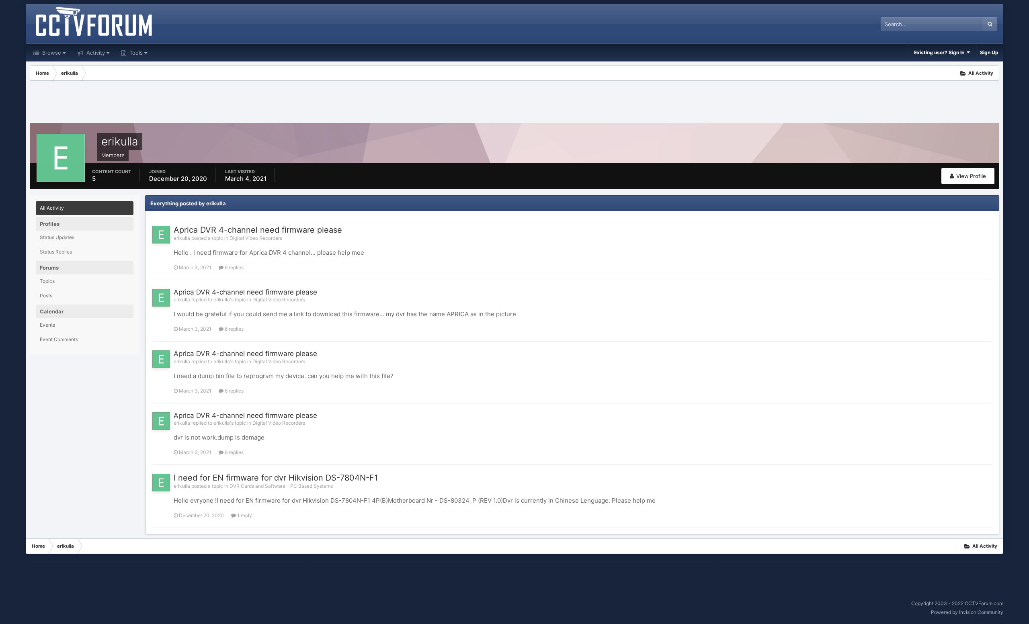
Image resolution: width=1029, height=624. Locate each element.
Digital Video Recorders (256, 238)
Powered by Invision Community (967, 612)
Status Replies (56, 252)
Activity (95, 52)
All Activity (52, 208)
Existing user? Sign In (940, 52)
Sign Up (989, 52)
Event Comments (59, 339)
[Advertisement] (514, 103)
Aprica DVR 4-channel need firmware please (258, 230)
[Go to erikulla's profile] (161, 234)
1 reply (244, 515)
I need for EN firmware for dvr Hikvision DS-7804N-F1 (276, 478)
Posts (46, 296)
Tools (135, 52)
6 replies (233, 267)
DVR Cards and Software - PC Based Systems (281, 486)
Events (47, 325)
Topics (47, 281)
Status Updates (57, 237)
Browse (51, 52)
